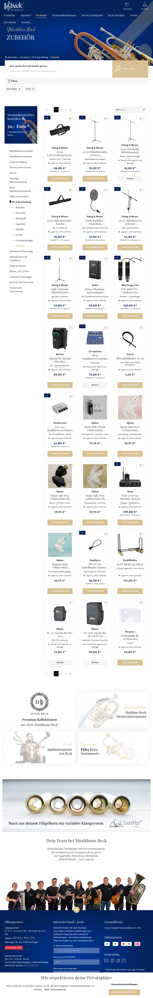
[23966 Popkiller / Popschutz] (95, 201)
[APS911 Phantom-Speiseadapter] (95, 270)
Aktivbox (20, 207)
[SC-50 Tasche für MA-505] (60, 614)
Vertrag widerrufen (13, 948)
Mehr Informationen (55, 989)
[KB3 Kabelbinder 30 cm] (130, 338)
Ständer (19, 229)
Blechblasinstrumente (21, 151)
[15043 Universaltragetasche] (60, 131)
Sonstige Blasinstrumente (18, 180)
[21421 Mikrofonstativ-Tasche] (60, 201)
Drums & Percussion (20, 167)
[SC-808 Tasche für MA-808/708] (95, 614)
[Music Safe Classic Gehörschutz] (95, 408)
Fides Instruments (19, 196)
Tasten (13, 173)
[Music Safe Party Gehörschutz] (130, 408)
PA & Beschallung (21, 202)
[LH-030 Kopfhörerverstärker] (60, 408)
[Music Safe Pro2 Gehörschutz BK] (60, 476)
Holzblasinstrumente (21, 156)
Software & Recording (21, 251)
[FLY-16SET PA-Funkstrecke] (130, 270)
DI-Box (19, 235)
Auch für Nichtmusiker (22, 282)
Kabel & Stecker (18, 266)
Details (130, 179)
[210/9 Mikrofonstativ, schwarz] (95, 131)
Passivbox (20, 213)
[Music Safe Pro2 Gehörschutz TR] (95, 476)
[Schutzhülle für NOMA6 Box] (130, 615)
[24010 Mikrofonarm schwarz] (130, 201)
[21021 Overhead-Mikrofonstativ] (130, 130)
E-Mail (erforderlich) (63, 945)
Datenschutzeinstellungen (124, 984)
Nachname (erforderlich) (65, 968)
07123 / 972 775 (23, 938)
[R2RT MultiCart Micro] (130, 545)
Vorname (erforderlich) (64, 957)
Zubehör (20, 246)
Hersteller (12, 89)
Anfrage (130, 163)
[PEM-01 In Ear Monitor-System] (130, 476)
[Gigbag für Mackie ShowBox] (60, 338)
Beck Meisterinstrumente (20, 189)
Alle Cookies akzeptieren (124, 992)
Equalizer (20, 224)
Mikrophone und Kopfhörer (18, 259)
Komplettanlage (24, 240)
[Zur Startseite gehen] (14, 6)
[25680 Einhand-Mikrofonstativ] (60, 270)
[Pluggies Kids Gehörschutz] (60, 545)
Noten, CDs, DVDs (19, 271)
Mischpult (20, 218)
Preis (28, 89)
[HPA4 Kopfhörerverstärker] (95, 337)
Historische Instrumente (16, 289)
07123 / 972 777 (31, 965)
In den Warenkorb (60, 179)
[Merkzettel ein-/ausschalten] (72, 119)
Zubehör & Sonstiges (21, 277)
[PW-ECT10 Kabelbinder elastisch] (95, 545)
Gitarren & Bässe (18, 162)
